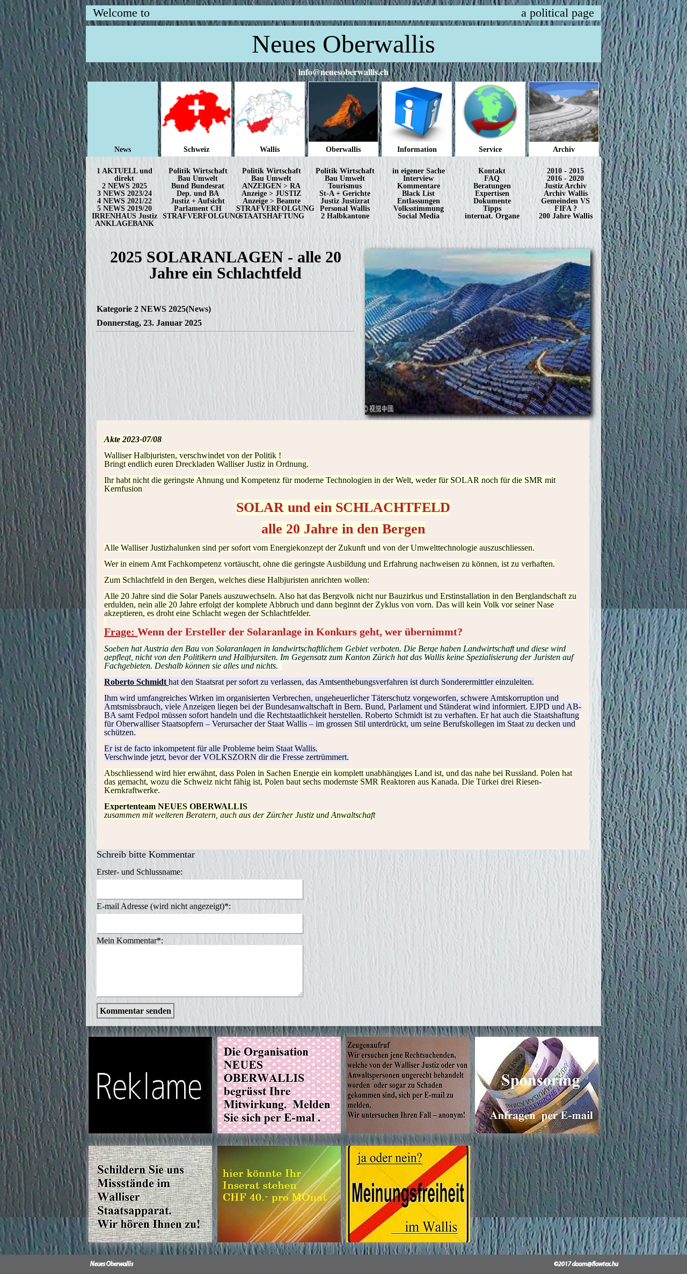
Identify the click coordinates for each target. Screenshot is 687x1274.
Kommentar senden (135, 1010)
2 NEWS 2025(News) (172, 308)
